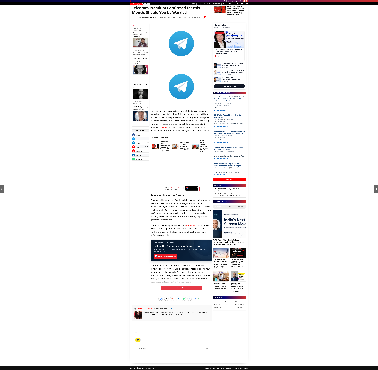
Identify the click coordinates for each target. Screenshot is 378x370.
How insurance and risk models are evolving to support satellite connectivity (140, 60)
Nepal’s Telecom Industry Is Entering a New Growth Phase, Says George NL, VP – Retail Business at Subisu (220, 264)
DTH (224, 4)
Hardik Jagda (137, 28)
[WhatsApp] (184, 299)
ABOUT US (208, 368)
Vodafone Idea (239, 304)
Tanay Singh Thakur (147, 17)
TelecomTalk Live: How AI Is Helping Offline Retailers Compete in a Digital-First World (237, 263)
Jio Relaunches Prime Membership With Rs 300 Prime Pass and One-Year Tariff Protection (229, 132)
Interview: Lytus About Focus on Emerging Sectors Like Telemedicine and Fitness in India (220, 286)
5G (225, 301)
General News (239, 307)
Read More (181, 288)
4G (236, 301)
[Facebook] (161, 299)
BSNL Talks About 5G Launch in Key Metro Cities (228, 116)
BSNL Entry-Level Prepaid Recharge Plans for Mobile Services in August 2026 (227, 165)
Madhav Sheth (138, 80)
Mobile (230, 4)
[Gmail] (172, 299)
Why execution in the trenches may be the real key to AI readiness (140, 108)
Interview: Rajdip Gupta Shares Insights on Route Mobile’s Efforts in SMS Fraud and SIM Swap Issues (237, 287)
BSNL (226, 304)
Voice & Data (206, 4)
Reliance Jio (217, 307)
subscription (191, 225)
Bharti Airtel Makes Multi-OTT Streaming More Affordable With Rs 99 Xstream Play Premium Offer (235, 10)
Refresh (217, 96)
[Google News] (199, 298)
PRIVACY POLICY (243, 368)
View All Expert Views (229, 86)
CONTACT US (244, 4)
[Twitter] (166, 299)
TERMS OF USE (232, 368)
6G (215, 301)
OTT (236, 4)
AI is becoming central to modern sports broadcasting (140, 34)
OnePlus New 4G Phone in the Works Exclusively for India (228, 148)
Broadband (216, 4)
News (193, 4)
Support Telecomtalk (138, 1)
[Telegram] (190, 299)
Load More (229, 180)
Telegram (164, 127)
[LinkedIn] (178, 299)
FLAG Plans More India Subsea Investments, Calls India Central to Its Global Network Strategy (228, 242)
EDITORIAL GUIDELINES (220, 368)
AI (198, 4)
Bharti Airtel (217, 304)
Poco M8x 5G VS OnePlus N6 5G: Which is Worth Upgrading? (229, 100)
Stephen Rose (138, 102)
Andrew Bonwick (139, 50)
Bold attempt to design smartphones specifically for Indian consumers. (140, 86)
